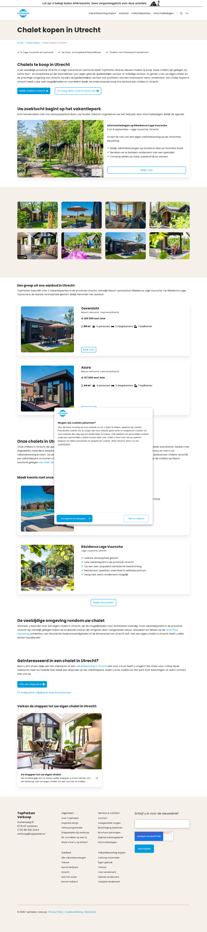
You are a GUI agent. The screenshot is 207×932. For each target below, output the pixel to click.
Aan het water (69, 876)
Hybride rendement (108, 876)
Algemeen (67, 813)
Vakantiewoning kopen (102, 13)
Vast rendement (107, 872)
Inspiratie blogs (69, 823)
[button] (181, 13)
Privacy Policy (56, 912)
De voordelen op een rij (74, 837)
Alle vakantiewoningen (73, 857)
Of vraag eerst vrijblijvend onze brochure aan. (44, 692)
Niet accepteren (136, 518)
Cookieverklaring (74, 912)
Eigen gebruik (105, 862)
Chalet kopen (33, 42)
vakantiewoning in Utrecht (91, 666)
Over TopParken (70, 818)
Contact (102, 818)
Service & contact (109, 813)
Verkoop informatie (108, 857)
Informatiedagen (164, 13)
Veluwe (65, 862)
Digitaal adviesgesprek (110, 837)
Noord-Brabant (69, 867)
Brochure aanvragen (109, 832)
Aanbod (123, 13)
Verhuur (102, 867)
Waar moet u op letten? (74, 842)
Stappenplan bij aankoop (75, 832)
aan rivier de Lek (48, 462)
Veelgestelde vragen (109, 823)
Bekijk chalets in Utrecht (32, 90)
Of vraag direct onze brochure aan (76, 90)
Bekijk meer (147, 170)
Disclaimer (90, 912)
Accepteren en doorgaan (73, 518)
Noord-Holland (69, 881)
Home (20, 42)
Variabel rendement (109, 881)
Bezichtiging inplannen (110, 827)
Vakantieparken (141, 13)
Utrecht (65, 872)
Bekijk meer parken (103, 602)
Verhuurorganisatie (71, 827)
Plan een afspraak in (31, 684)
